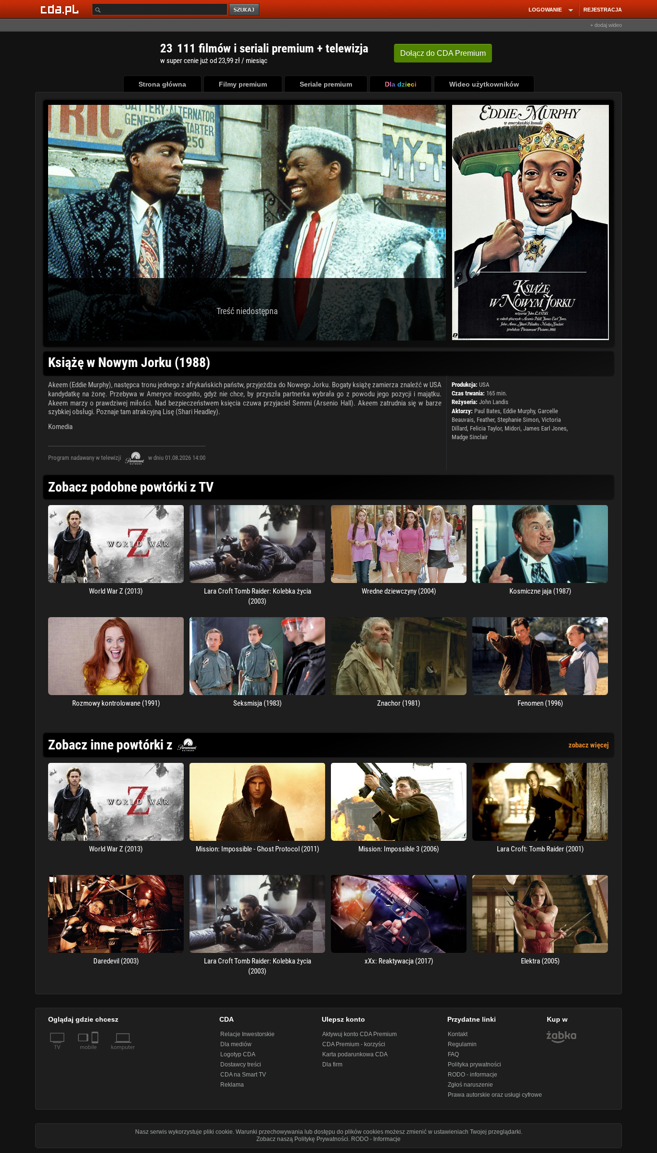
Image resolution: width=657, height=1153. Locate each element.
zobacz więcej (589, 745)
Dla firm (332, 1064)
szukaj (245, 9)
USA (484, 384)
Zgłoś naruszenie (470, 1084)
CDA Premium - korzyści (353, 1044)
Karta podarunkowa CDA (355, 1054)
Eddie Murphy (519, 411)
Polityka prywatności (474, 1064)
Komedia (60, 426)
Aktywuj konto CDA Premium (359, 1034)
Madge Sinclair (470, 437)
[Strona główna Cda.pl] (61, 9)
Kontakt (457, 1034)
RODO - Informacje (376, 1139)
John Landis (493, 401)
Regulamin (462, 1044)
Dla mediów (236, 1044)
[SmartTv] (96, 1053)
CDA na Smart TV (243, 1074)
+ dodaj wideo (606, 25)
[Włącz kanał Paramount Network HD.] (135, 457)
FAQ (453, 1054)
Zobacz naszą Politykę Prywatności (302, 1139)
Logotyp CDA (237, 1054)
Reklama (232, 1084)
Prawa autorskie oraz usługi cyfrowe (495, 1094)
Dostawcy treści (240, 1064)
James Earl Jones (545, 428)
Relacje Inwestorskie (247, 1034)
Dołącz (443, 53)
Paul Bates (487, 411)
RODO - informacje (472, 1074)
